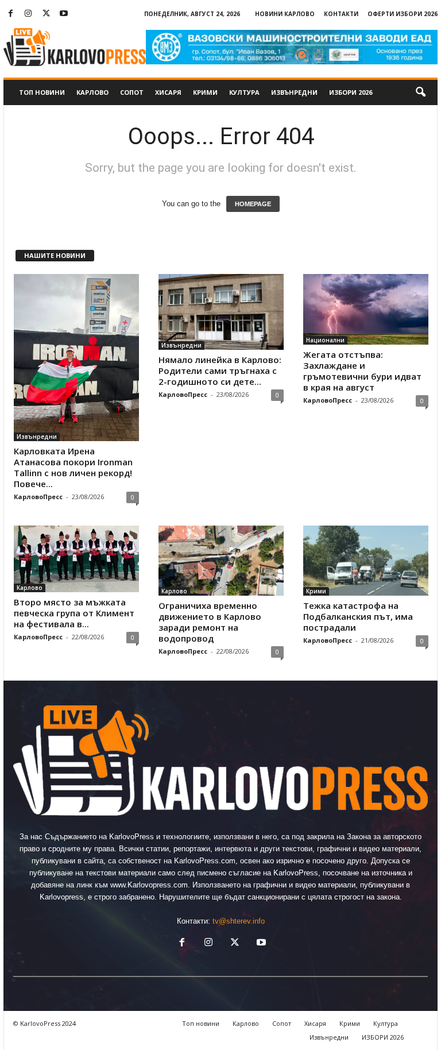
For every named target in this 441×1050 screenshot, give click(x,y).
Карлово (92, 92)
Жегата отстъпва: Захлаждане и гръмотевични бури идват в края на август (362, 371)
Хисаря (168, 92)
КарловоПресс (38, 496)
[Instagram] (28, 14)
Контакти (341, 14)
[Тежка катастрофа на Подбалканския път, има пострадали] (365, 561)
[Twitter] (46, 14)
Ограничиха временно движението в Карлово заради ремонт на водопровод (209, 622)
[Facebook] (10, 14)
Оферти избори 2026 (403, 14)
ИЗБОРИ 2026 (350, 92)
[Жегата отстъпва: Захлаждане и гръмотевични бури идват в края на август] (365, 309)
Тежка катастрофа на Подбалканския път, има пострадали (358, 616)
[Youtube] (64, 14)
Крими (205, 92)
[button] (420, 92)
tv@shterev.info (238, 921)
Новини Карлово (285, 14)
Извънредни (294, 92)
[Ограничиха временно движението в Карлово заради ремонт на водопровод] (221, 561)
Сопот (132, 92)
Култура (244, 92)
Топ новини (42, 92)
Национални (325, 340)
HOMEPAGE (253, 203)
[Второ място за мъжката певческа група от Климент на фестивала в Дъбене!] (76, 559)
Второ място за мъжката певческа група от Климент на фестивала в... (74, 613)
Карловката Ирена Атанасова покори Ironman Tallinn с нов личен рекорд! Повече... (73, 467)
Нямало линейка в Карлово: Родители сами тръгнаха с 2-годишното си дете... (219, 370)
